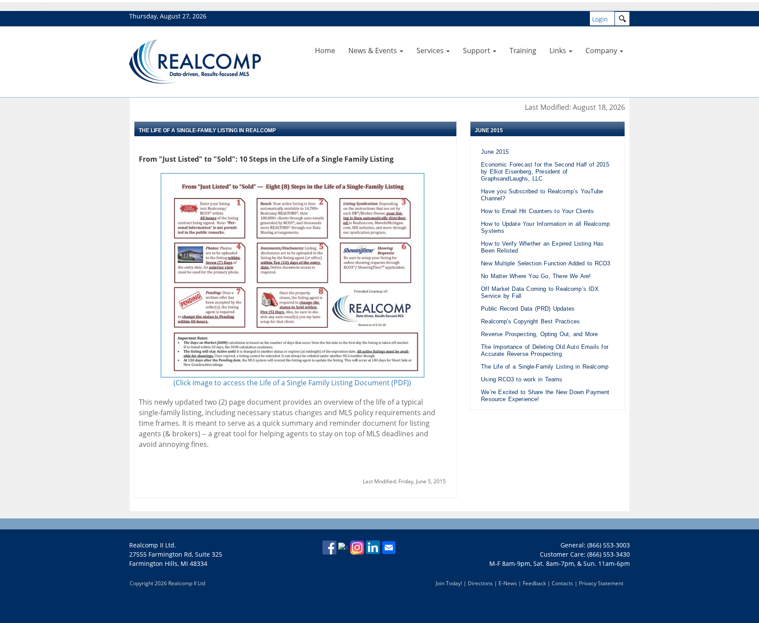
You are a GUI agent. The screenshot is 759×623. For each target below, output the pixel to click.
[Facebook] (329, 547)
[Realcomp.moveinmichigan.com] (195, 61)
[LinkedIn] (373, 547)
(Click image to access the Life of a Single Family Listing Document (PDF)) (292, 383)
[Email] (389, 547)
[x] (343, 547)
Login (600, 19)
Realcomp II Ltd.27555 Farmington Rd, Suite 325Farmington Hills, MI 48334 (175, 554)
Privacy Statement (601, 583)
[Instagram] (357, 547)
